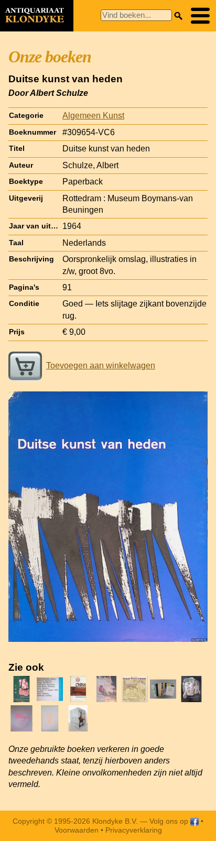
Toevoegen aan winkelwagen (100, 365)
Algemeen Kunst (93, 115)
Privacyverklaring (133, 830)
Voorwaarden (77, 830)
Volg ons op (169, 821)
